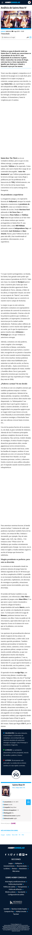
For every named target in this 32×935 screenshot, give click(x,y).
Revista (14, 869)
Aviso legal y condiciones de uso (15, 882)
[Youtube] (26, 855)
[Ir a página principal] (12, 2)
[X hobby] (9, 855)
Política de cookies (9, 887)
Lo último (7, 869)
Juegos (3, 31)
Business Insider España (19, 909)
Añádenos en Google (9, 37)
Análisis (8, 835)
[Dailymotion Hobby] (20, 855)
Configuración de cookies (16, 895)
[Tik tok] (14, 855)
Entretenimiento (9, 866)
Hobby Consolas (21, 911)
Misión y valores (10, 892)
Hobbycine (18, 863)
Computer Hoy (9, 911)
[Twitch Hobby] (12, 855)
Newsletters (23, 869)
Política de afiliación (15, 889)
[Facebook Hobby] (6, 855)
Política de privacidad (15, 884)
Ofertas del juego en (5, 823)
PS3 (13, 788)
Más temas (15, 871)
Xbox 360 (19, 788)
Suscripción (21, 892)
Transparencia (22, 887)
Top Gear (16, 914)
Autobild (6, 909)
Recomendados (22, 866)
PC (24, 788)
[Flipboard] (23, 855)
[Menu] (2, 2)
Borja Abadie (6, 33)
